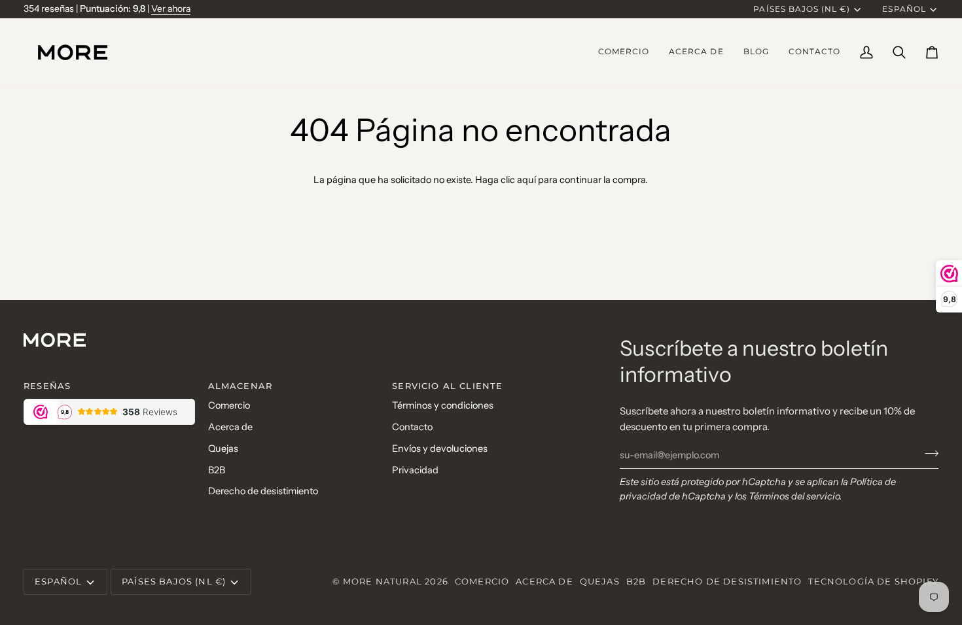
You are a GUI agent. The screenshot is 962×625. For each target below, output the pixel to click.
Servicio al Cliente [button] (447, 385)
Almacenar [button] (240, 385)
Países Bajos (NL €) (801, 9)
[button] (623, 52)
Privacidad (415, 470)
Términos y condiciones (442, 405)
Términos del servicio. (795, 496)
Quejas (223, 448)
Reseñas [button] (47, 385)
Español (903, 9)
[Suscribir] (927, 453)
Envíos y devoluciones (440, 448)
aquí (526, 180)
